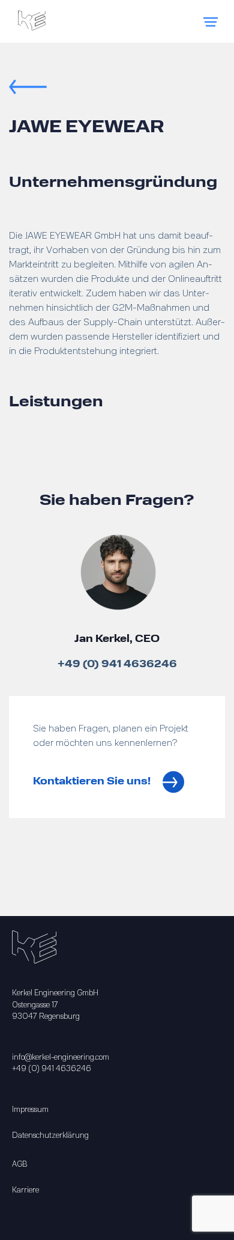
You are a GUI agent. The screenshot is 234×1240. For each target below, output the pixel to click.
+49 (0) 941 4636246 (117, 665)
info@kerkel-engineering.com (60, 1057)
